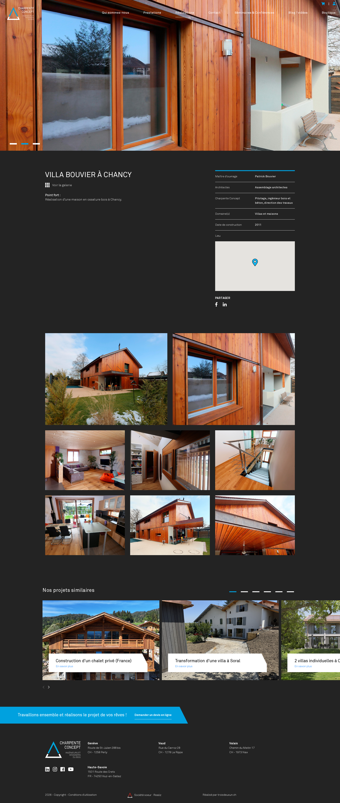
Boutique (329, 12)
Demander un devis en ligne (153, 715)
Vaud (161, 743)
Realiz (157, 795)
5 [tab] (278, 591)
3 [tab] (36, 144)
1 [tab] (13, 144)
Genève (93, 743)
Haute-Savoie (97, 767)
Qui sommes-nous (115, 12)
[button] (255, 262)
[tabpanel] (170, 75)
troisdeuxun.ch (227, 794)
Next (57, 687)
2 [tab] (24, 144)
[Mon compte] (334, 4)
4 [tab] (267, 591)
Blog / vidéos (298, 12)
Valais (233, 743)
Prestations (152, 12)
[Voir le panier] (323, 4)
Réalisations (184, 12)
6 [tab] (290, 591)
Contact (214, 12)
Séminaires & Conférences (254, 12)
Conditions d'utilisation (82, 794)
